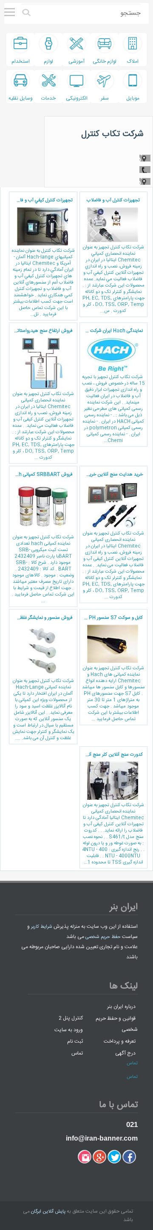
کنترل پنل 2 (71, 1018)
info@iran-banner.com (102, 1138)
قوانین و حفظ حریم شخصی (117, 1024)
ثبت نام (75, 1041)
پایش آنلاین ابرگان (48, 1212)
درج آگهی (125, 1053)
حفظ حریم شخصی (103, 937)
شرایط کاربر (41, 927)
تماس (77, 1053)
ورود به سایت (68, 1029)
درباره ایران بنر (121, 1006)
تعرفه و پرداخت (120, 1041)
